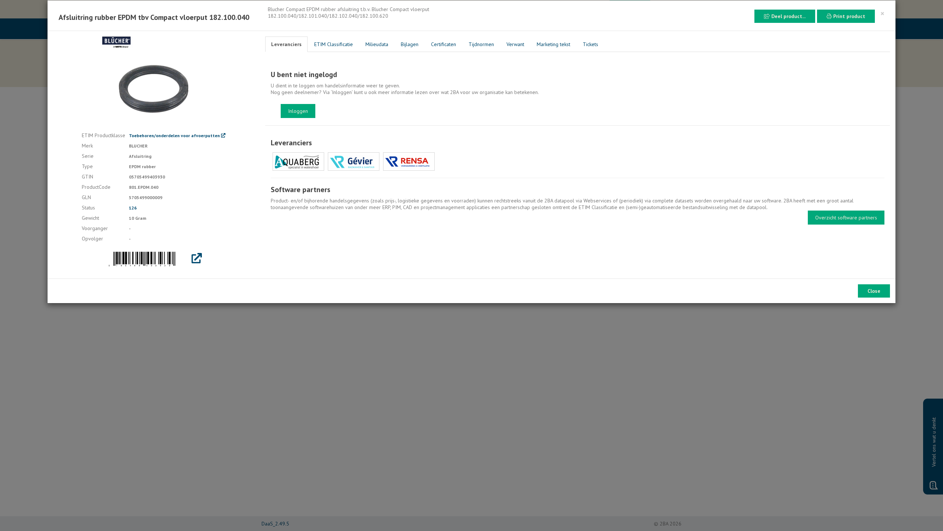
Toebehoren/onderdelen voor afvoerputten (175, 135)
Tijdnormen (481, 44)
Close (873, 291)
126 (133, 208)
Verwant (515, 44)
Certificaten (443, 44)
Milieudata (376, 44)
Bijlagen (409, 44)
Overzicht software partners (846, 217)
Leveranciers (286, 44)
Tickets (590, 44)
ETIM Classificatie (333, 44)
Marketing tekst (553, 44)
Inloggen (298, 111)
